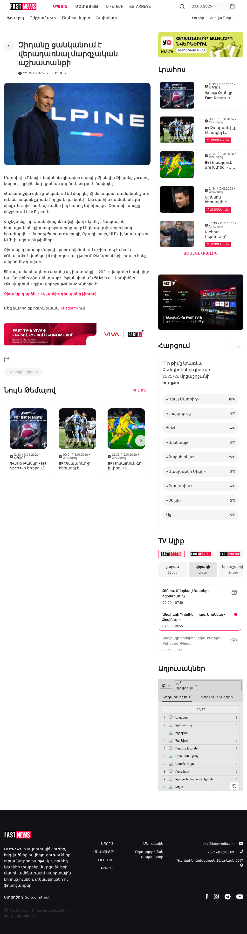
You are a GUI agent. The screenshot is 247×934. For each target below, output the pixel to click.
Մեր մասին (153, 844)
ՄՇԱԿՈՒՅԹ (103, 852)
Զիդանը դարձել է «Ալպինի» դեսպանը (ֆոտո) (50, 294)
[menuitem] (59, 6)
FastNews (13, 849)
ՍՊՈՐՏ (107, 844)
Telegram (68, 308)
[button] (232, 6)
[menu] (113, 6)
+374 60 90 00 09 (221, 852)
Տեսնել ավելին (201, 253)
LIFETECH (106, 860)
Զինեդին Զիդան (23, 372)
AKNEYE (107, 868)
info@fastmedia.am (218, 844)
